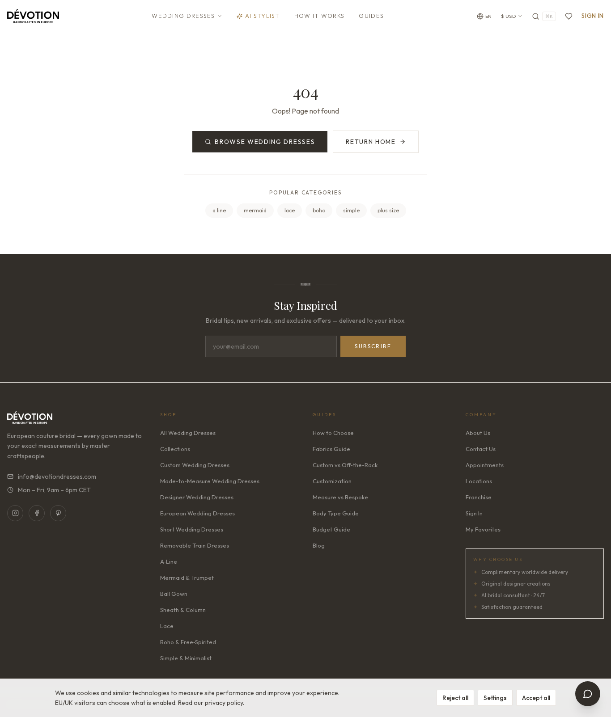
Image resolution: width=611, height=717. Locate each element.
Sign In (592, 15)
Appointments (485, 464)
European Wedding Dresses (197, 513)
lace (289, 210)
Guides (371, 15)
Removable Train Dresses (194, 545)
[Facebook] (37, 513)
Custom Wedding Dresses (194, 464)
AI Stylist (262, 15)
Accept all (536, 698)
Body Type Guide (336, 513)
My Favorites (483, 529)
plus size (388, 210)
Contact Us (481, 448)
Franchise (479, 497)
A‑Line (168, 561)
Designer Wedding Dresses (196, 497)
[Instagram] (15, 513)
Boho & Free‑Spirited (188, 641)
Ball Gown (173, 593)
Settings (495, 698)
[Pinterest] (58, 513)
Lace (167, 625)
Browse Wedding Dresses (265, 142)
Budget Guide (331, 529)
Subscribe (373, 346)
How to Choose (333, 432)
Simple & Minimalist (186, 658)
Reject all (455, 698)
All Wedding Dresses (188, 432)
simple (351, 210)
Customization (332, 481)
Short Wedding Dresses (191, 529)
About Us (478, 432)
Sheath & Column (183, 609)
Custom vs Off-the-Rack (345, 464)
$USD (508, 16)
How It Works (319, 15)
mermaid (255, 210)
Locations (479, 481)
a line (219, 210)
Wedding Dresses (183, 15)
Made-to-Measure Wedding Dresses (209, 481)
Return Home (370, 142)
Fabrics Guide (331, 448)
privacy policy (224, 703)
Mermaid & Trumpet (187, 577)
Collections (175, 448)
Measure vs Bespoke (340, 497)
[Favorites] (569, 16)
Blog (319, 545)
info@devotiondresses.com (57, 476)
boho (319, 210)
